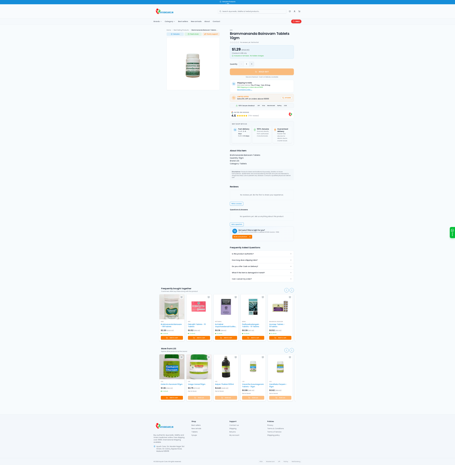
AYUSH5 (288, 98)
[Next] (292, 290)
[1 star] (231, 42)
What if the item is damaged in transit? (248, 272)
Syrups (194, 435)
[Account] (294, 11)
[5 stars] (238, 42)
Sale (297, 21)
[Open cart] (299, 11)
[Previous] (286, 290)
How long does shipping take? (245, 260)
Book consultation (240, 237)
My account (234, 435)
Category (169, 21)
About (207, 21)
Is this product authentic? (243, 254)
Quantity (233, 64)
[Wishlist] (290, 11)
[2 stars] (233, 42)
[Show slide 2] (226, 3)
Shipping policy (273, 435)
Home (169, 30)
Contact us (234, 425)
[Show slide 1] (225, 3)
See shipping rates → (244, 90)
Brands (157, 21)
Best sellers (183, 21)
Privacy (270, 425)
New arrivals (196, 21)
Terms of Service (274, 432)
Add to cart (174, 338)
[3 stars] (235, 42)
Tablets (194, 432)
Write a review (236, 204)
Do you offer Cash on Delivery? (245, 266)
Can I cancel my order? (242, 279)
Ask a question (236, 224)
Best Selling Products (181, 30)
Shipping (232, 428)
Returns (232, 432)
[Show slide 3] (227, 3)
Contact (216, 21)
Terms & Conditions (275, 428)
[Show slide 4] (229, 3)
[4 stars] (236, 42)
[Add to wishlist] (181, 297)
